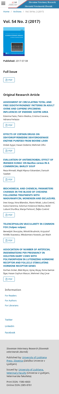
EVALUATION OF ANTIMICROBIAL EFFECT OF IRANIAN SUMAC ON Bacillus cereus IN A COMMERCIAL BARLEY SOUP (28, 163)
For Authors (11, 300)
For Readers (11, 295)
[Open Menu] (3, 3)
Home (6, 11)
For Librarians (11, 305)
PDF (10, 79)
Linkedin (9, 326)
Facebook (10, 332)
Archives (17, 11)
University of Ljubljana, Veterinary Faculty (25, 371)
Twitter (9, 319)
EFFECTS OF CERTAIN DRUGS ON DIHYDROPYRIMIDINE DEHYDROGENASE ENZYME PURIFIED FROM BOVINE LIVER (26, 137)
